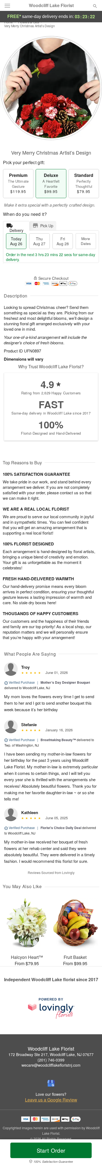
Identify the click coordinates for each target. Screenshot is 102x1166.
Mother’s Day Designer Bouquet (65, 682)
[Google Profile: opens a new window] (51, 1083)
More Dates (86, 241)
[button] (90, 1154)
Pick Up (46, 225)
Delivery (16, 229)
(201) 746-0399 (51, 1060)
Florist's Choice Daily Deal (61, 827)
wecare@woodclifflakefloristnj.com (51, 1065)
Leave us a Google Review (51, 1100)
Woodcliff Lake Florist (51, 5)
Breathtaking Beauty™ (58, 739)
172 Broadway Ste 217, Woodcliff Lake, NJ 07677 (51, 1054)
